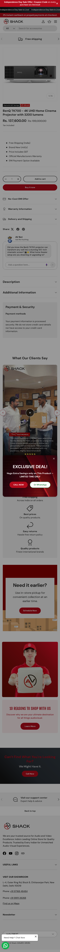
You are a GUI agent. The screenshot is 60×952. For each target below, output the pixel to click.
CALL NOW (18, 484)
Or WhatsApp (40, 484)
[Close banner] (57, 3)
